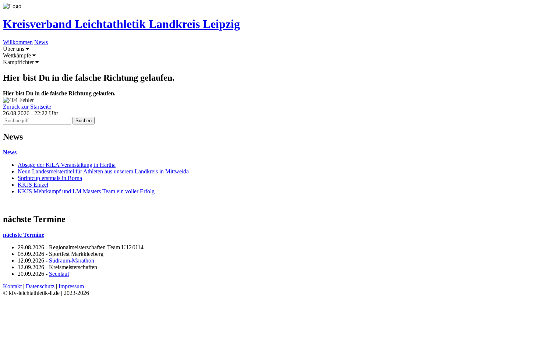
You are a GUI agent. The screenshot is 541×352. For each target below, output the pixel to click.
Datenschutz (40, 286)
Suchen (83, 120)
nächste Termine (23, 235)
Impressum (71, 286)
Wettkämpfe (17, 55)
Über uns (14, 49)
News (41, 42)
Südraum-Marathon (71, 260)
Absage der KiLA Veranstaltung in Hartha (67, 165)
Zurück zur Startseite (27, 106)
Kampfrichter (19, 62)
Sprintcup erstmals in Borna (50, 178)
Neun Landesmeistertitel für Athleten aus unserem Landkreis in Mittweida (103, 171)
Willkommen (18, 42)
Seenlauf (59, 274)
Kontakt (12, 286)
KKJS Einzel (33, 185)
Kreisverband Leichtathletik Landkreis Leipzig (121, 24)
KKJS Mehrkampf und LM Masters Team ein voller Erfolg (86, 191)
